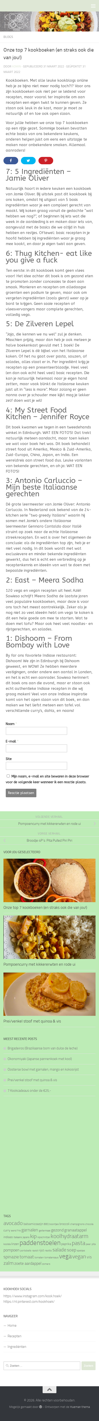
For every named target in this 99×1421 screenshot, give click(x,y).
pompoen (11, 1250)
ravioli (35, 1250)
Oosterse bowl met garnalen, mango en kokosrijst (43, 1069)
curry (6, 1230)
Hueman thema (80, 1407)
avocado (13, 1223)
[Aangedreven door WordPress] (40, 1406)
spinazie (11, 1256)
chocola (89, 1224)
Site (9, 759)
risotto (48, 1250)
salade (59, 1250)
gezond (57, 1230)
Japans (26, 1237)
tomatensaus (51, 1257)
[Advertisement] (49, 1154)
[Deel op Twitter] (28, 160)
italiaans (18, 1237)
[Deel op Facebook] (10, 160)
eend (14, 1230)
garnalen (29, 1230)
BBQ (46, 1224)
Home (12, 1325)
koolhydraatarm (69, 1236)
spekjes (81, 1250)
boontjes (54, 1224)
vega (65, 1256)
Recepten (14, 1336)
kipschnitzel (44, 1237)
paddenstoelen (40, 1243)
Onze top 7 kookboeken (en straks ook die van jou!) (45, 907)
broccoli (64, 1224)
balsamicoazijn (33, 1224)
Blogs (8, 37)
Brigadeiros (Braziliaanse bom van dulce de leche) (43, 1048)
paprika (66, 1244)
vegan (79, 1256)
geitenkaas (44, 1230)
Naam (11, 724)
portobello (25, 1250)
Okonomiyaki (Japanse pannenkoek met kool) (40, 1059)
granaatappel (75, 1230)
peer (88, 1244)
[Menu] (93, 6)
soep (71, 1250)
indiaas (8, 1237)
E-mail (12, 741)
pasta (78, 1243)
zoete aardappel (27, 1263)
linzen (15, 1244)
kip (33, 1236)
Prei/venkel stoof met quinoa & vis (32, 1021)
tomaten (39, 1257)
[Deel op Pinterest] (45, 160)
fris (19, 1230)
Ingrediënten (17, 1347)
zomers (46, 1263)
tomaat (27, 1256)
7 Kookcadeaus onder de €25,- (29, 1091)
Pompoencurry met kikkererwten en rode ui (39, 964)
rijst (41, 1250)
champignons (77, 1224)
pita (94, 1244)
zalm (8, 1263)
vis (89, 1257)
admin (16, 66)
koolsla (7, 1244)
